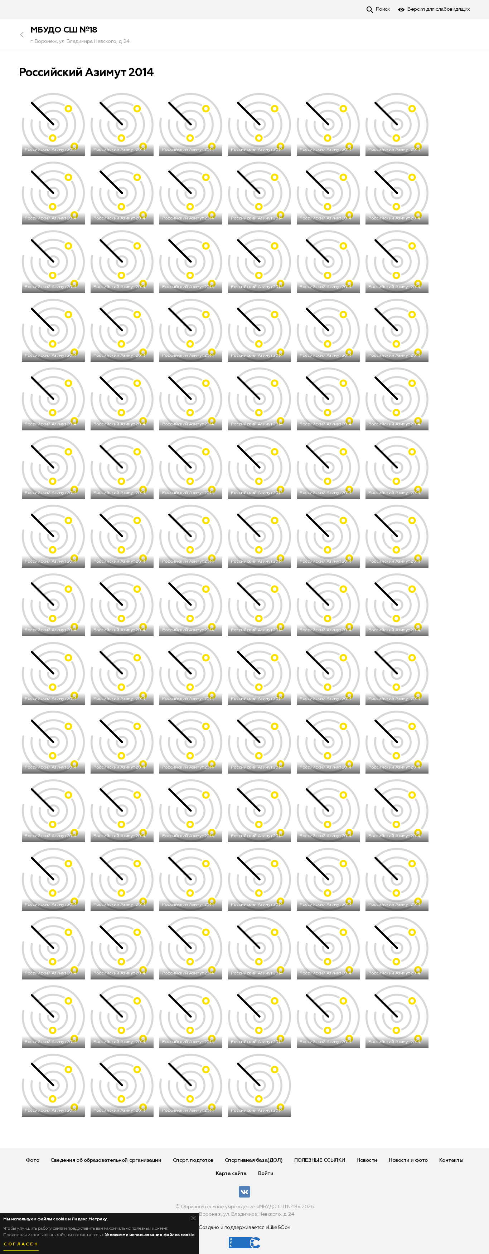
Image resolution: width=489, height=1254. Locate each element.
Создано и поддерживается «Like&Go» (244, 1227)
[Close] (193, 1218)
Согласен (21, 1244)
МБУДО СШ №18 (63, 30)
